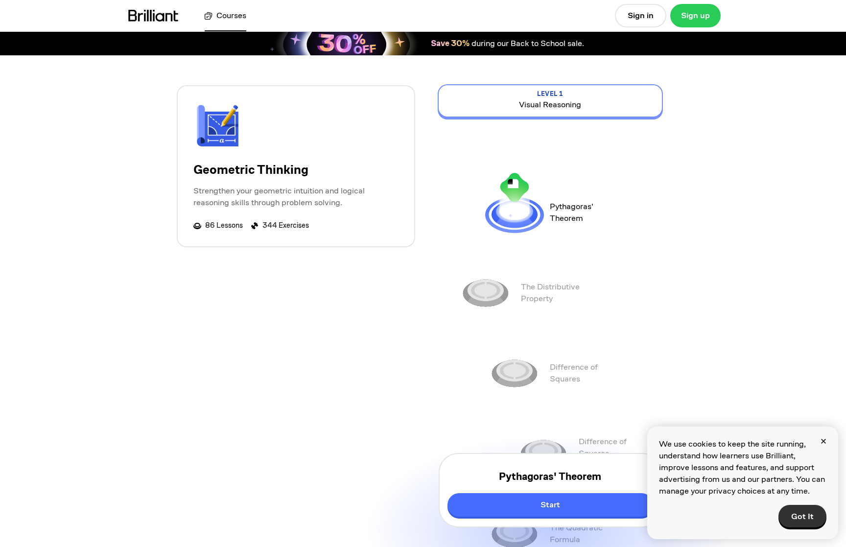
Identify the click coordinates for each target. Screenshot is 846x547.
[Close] (823, 441)
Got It (802, 516)
